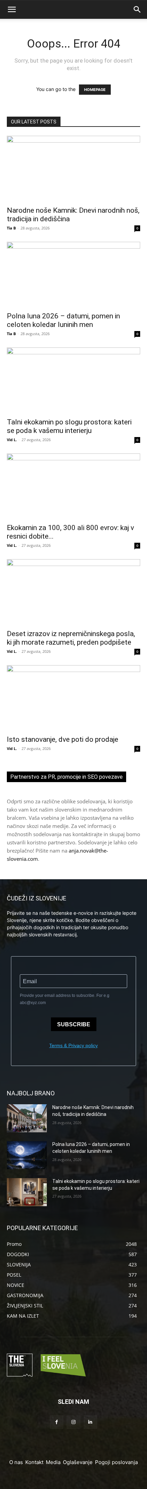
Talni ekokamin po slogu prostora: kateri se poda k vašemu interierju (69, 426)
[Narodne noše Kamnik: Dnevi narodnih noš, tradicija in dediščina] (73, 169)
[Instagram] (73, 1422)
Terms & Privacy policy (73, 1045)
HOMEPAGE (95, 89)
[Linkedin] (90, 1422)
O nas (16, 1462)
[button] (12, 9)
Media (53, 1462)
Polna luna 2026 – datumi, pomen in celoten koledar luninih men (63, 320)
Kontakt (34, 1462)
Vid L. (12, 439)
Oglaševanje (78, 1462)
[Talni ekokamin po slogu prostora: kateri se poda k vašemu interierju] (73, 380)
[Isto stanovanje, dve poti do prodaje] (73, 698)
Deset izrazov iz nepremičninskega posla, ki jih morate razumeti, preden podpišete (71, 638)
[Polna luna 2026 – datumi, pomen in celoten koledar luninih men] (73, 275)
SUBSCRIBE (73, 1024)
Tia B (11, 227)
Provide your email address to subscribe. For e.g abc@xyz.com (64, 999)
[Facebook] (56, 1422)
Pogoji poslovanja (116, 1462)
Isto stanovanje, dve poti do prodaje (62, 739)
